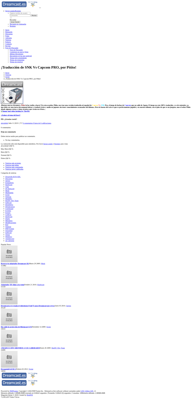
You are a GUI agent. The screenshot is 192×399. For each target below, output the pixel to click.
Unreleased (9, 209)
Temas (7, 235)
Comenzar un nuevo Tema (19, 52)
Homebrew (9, 205)
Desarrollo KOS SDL (13, 177)
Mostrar (34, 15)
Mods (7, 191)
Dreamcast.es (10, 207)
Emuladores (9, 183)
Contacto (8, 44)
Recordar (13, 20)
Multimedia (9, 193)
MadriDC (8, 199)
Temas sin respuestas (17, 60)
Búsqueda (8, 32)
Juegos (7, 181)
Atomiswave (9, 239)
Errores (7, 213)
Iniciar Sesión (15, 22)
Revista (8, 46)
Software (8, 203)
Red (6, 225)
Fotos (7, 36)
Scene (7, 77)
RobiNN (30, 395)
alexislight (4, 123)
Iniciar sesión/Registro (13, 11)
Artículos (8, 38)
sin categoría (9, 241)
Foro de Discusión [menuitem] (16, 50)
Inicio (7, 30)
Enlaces (8, 42)
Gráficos (8, 215)
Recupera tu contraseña (18, 24)
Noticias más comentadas (14, 167)
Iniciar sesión (48, 144)
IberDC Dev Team (11, 201)
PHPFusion (14, 391)
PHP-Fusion (9, 229)
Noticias (8, 40)
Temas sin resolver (16, 62)
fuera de (42, 123)
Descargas (9, 34)
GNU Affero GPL (87, 391)
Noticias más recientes (13, 163)
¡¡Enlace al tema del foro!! (10, 115)
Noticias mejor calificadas (14, 169)
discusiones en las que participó (21, 56)
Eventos (8, 211)
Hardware (8, 185)
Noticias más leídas (12, 165)
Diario (7, 219)
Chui (7, 187)
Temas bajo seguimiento (18, 58)
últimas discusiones (16, 54)
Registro (13, 26)
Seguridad (8, 231)
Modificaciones (10, 223)
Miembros (8, 221)
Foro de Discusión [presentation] (11, 48)
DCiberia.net (9, 189)
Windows (8, 237)
